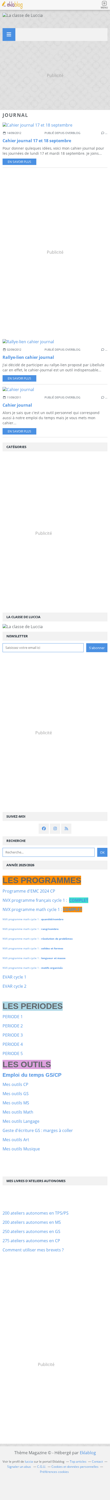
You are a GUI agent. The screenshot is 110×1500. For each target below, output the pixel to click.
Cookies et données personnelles (74, 1466)
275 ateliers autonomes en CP (31, 1240)
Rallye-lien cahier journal (28, 357)
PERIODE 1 (13, 1016)
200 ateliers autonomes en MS (32, 1222)
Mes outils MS (16, 1103)
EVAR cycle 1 (14, 977)
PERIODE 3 (13, 1035)
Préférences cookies (54, 1472)
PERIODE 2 (13, 1026)
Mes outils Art (16, 1139)
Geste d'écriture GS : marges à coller (38, 1130)
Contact (97, 1461)
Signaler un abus (19, 1466)
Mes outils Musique (21, 1149)
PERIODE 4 (13, 1044)
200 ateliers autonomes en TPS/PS (36, 1213)
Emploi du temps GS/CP (32, 1075)
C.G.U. (41, 1466)
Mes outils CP (15, 1084)
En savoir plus (19, 162)
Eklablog (88, 1452)
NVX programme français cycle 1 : (45, 900)
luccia (29, 1461)
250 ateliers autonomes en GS (31, 1231)
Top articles (78, 1461)
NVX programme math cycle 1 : (42, 909)
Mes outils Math (18, 1112)
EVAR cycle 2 (14, 986)
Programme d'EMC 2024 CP (29, 891)
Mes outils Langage (21, 1121)
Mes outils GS (16, 1093)
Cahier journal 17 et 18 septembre (37, 140)
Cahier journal (17, 405)
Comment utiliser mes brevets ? (33, 1250)
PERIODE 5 (13, 1053)
